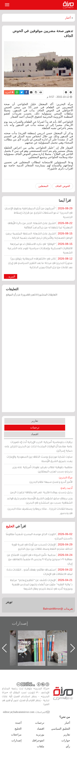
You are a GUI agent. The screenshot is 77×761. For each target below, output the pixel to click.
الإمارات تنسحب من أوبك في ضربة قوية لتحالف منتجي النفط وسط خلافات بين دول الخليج (41, 546)
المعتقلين (43, 186)
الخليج (10, 526)
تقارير (34, 420)
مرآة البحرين (69, 5)
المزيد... (10, 276)
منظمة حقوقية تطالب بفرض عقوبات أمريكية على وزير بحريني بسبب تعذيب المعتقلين (42, 469)
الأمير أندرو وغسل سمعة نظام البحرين (50, 479)
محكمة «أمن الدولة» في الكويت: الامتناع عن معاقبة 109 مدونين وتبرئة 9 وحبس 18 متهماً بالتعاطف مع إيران (39, 559)
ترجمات (34, 427)
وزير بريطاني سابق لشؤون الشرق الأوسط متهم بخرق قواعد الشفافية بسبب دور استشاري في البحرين (39, 500)
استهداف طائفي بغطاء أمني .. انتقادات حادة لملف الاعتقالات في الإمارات (39, 571)
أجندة (18, 722)
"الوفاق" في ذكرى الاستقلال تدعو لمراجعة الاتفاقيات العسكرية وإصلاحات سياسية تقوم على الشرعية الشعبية (39, 248)
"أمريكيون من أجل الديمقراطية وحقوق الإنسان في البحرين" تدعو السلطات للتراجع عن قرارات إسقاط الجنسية (38, 212)
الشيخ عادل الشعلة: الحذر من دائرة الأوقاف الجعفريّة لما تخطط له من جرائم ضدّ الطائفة (40, 225)
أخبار (68, 17)
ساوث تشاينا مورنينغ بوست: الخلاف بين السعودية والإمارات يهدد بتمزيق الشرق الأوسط (39, 459)
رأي (68, 746)
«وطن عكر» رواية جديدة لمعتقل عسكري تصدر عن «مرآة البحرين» (27, 641)
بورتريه (40, 734)
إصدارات (20, 623)
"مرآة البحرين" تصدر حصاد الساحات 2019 (56, 639)
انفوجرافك (38, 740)
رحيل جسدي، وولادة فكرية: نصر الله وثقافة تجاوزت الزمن (41, 490)
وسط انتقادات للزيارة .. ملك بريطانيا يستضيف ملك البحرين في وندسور (40, 511)
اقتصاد (34, 434)
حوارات (65, 740)
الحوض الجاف (62, 186)
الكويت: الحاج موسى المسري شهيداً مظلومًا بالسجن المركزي (39, 536)
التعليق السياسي (60, 728)
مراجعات (16, 734)
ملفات (40, 746)
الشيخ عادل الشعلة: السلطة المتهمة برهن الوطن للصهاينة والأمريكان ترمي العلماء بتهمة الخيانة (39, 235)
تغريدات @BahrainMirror (58, 608)
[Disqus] (38, 356)
